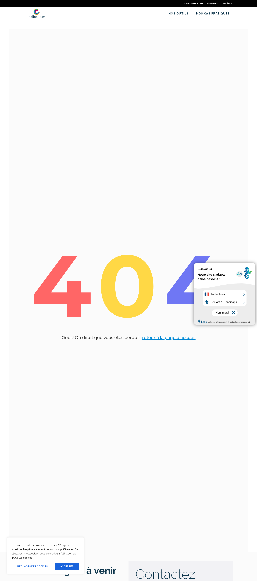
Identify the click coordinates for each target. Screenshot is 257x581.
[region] (45, 555)
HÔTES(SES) (212, 3)
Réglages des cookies (32, 566)
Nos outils (178, 13)
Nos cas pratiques (213, 13)
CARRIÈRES (227, 3)
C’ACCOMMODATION (193, 3)
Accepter (67, 566)
